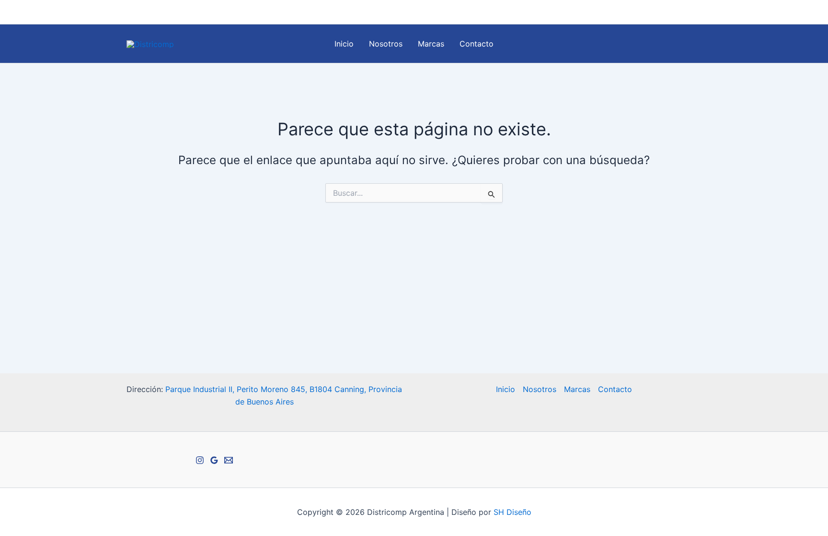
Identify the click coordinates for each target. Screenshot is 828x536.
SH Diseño (512, 512)
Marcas (431, 43)
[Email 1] (682, 12)
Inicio (344, 43)
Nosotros (385, 43)
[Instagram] (668, 12)
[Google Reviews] (697, 12)
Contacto (477, 43)
